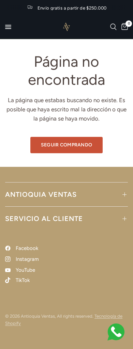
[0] (123, 27)
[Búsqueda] (113, 27)
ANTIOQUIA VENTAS (41, 194)
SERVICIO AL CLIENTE (44, 219)
